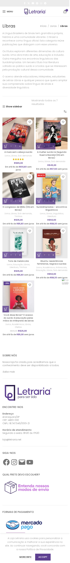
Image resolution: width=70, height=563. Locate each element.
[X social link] (29, 3)
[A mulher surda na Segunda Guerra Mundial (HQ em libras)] (52, 133)
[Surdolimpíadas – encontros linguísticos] (52, 188)
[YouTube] (30, 462)
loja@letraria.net (11, 439)
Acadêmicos (49, 267)
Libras (14, 155)
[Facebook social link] (25, 3)
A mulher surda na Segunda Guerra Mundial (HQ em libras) (51, 155)
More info (25, 557)
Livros (53, 26)
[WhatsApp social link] (41, 3)
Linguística (58, 213)
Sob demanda (25, 155)
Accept (42, 557)
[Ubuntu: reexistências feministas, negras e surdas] (52, 242)
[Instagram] (14, 462)
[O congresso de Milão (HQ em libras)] (18, 188)
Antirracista (61, 267)
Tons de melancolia (18, 261)
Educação (18, 264)
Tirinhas (18, 216)
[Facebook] (6, 462)
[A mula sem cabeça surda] (18, 133)
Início (43, 26)
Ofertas (18, 327)
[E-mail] (22, 462)
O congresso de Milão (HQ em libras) (18, 208)
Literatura (51, 216)
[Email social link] (33, 3)
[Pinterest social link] (37, 3)
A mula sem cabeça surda (18, 152)
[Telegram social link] (45, 3)
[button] (5, 309)
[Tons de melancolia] (18, 242)
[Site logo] (35, 11)
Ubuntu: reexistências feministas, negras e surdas (51, 262)
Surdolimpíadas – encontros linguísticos (51, 208)
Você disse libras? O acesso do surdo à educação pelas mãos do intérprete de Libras (18, 318)
